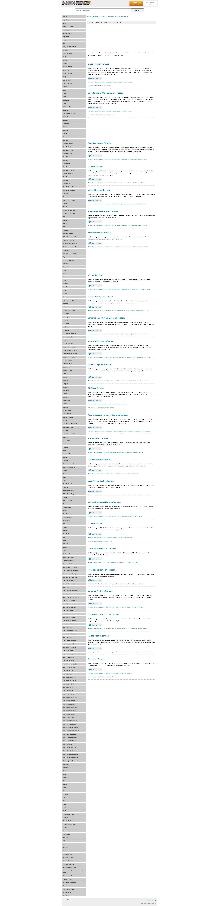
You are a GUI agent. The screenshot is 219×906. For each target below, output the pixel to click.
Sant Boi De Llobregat (69, 580)
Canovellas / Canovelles (69, 113)
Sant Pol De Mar (67, 674)
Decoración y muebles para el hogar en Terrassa (117, 159)
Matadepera (66, 400)
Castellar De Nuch (68, 143)
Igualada (65, 303)
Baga (64, 56)
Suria (64, 787)
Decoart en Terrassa (96, 659)
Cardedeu (65, 127)
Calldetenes (66, 100)
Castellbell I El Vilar (68, 150)
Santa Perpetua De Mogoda (71, 761)
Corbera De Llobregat (69, 210)
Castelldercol (66, 167)
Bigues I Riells (67, 80)
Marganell (65, 384)
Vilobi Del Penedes (68, 896)
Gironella (65, 283)
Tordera (65, 811)
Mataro (65, 404)
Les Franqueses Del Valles (70, 353)
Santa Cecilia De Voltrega (70, 721)
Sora (64, 781)
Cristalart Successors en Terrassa (102, 548)
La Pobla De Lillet (68, 337)
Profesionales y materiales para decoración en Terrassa (119, 82)
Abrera (65, 16)
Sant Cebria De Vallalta (69, 584)
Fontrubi (65, 267)
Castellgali (66, 177)
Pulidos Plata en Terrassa (98, 636)
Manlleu (65, 377)
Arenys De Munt (67, 33)
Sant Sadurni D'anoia (69, 690)
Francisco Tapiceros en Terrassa (101, 570)
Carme (65, 133)
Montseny (66, 437)
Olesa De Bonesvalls (68, 464)
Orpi (64, 480)
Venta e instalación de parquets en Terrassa (137, 246)
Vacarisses (66, 831)
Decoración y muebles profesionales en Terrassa (117, 310)
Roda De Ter (66, 534)
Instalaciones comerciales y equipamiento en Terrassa (101, 407)
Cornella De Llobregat (69, 213)
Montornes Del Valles (69, 434)
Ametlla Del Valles (68, 26)
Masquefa (66, 397)
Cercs (64, 197)
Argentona (66, 36)
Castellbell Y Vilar (67, 153)
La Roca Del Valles (68, 343)
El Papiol (65, 230)
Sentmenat (66, 771)
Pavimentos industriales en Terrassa (141, 431)
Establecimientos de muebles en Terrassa (140, 289)
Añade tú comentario (95, 78)
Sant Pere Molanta (68, 670)
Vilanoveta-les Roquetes (69, 867)
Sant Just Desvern (68, 637)
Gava (64, 277)
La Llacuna (66, 327)
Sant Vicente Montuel (69, 714)
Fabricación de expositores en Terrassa (139, 310)
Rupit (64, 540)
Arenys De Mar (67, 30)
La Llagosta (66, 330)
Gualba (65, 293)
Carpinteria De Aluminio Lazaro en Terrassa (106, 318)
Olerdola (65, 460)
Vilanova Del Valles (68, 861)
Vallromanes (66, 841)
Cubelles (65, 217)
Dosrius (65, 220)
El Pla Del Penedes (68, 233)
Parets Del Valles (67, 500)
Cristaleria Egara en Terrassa (100, 459)
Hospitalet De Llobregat (69, 300)
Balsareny (65, 63)
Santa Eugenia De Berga (69, 734)
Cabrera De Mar (67, 83)
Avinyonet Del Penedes (69, 46)
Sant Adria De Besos (68, 564)
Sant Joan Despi (67, 627)
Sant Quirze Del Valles (69, 684)
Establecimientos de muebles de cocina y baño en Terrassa (102, 114)
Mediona (65, 407)
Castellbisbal (66, 157)
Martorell (65, 387)
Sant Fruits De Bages (69, 617)
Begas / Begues (67, 73)
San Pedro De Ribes (68, 557)
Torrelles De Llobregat (69, 824)
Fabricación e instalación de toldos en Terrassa (138, 380)
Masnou (65, 394)
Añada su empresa (150, 3)
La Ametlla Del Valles (69, 310)
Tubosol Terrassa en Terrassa (100, 296)
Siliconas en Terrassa (138, 607)
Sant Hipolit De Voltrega (69, 620)
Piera (64, 504)
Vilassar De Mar (67, 879)
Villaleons (65, 886)
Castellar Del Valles (68, 147)
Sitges (64, 777)
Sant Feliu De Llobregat (69, 607)
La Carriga (66, 313)
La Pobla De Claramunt (69, 333)
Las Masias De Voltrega (69, 347)
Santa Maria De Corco (69, 751)
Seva (64, 774)
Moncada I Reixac (68, 417)
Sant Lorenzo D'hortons (69, 640)
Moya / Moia (66, 440)
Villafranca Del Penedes (69, 882)
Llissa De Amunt (67, 363)
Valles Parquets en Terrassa (99, 232)
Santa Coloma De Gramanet (71, 731)
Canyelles (65, 120)
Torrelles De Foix (67, 821)
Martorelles (66, 390)
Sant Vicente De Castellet (70, 697)
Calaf (64, 90)
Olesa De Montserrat (69, 467)
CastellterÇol (66, 183)
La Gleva (65, 320)
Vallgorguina (66, 834)
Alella (64, 23)
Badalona (65, 50)
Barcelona (66, 70)
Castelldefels (66, 163)
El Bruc (65, 223)
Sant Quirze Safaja (68, 687)
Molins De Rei (67, 410)
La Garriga (66, 317)
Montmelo (66, 430)
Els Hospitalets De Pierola (70, 243)
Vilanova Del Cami (68, 857)
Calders (65, 93)
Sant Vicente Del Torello (69, 711)
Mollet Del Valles (67, 414)
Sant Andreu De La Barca (70, 567)
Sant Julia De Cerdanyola (70, 630)
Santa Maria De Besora (69, 747)
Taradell (65, 791)
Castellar (65, 140)
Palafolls (65, 487)
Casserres (65, 137)
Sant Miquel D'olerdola (69, 654)
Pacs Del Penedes (68, 484)
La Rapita (65, 340)
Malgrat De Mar (67, 370)
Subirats (65, 784)
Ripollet (65, 530)
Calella (65, 97)
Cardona (65, 130)
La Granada (66, 323)
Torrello (65, 827)
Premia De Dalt (67, 517)
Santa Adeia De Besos (69, 717)
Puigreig (65, 527)
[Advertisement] (121, 38)
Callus (64, 103)
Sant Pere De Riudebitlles (70, 664)
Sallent (65, 550)
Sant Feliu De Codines (69, 604)
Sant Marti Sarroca (68, 650)
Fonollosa (65, 263)
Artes (64, 40)
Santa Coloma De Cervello (70, 727)
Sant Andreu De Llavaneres (70, 570)
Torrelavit (65, 817)
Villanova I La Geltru (68, 889)
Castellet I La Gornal (68, 170)
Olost (64, 474)
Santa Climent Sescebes (69, 724)
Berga (64, 77)
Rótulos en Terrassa (138, 452)
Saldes (65, 547)
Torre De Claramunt (68, 814)
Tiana (64, 804)
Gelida (64, 280)
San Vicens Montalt (68, 560)
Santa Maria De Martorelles (70, 754)
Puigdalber (66, 524)
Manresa (65, 380)
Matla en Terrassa (95, 166)
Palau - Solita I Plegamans (70, 494)
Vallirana (65, 837)
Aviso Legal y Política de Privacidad (148, 903)
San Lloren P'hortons (69, 554)
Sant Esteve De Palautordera (71, 597)
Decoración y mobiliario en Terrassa (96, 82)
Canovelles (66, 117)
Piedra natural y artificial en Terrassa (142, 357)
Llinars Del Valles (67, 360)
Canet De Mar (67, 107)
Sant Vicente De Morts (69, 701)
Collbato (65, 207)
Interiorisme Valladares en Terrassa (103, 211)
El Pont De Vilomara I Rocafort (71, 237)
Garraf (64, 273)
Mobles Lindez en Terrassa (99, 190)
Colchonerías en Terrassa (139, 182)
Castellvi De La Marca (69, 187)
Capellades (66, 123)
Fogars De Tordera (68, 260)
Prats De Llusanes (68, 514)
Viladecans (66, 847)
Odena (65, 457)
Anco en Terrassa (95, 275)
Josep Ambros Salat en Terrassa (101, 481)
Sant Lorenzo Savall (68, 644)
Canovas (65, 110)
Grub (64, 290)
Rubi (64, 537)
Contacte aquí (153, 900)
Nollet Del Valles (67, 454)
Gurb (64, 297)
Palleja (65, 497)
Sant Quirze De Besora (69, 680)
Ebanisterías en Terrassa (136, 516)
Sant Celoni (66, 587)
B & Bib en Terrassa (96, 388)
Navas (64, 450)
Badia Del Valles (67, 53)
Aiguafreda (66, 20)
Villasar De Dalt (67, 892)
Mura (64, 444)
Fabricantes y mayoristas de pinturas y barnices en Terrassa (102, 677)
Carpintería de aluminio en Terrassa (138, 334)
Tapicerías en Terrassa (138, 584)
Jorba (64, 307)
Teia (64, 797)
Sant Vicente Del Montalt (70, 707)
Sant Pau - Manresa (68, 657)
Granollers (66, 287)
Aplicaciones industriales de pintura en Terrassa (99, 85)
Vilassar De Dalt (67, 876)
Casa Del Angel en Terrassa (99, 364)
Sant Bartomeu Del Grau (70, 577)
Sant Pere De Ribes (68, 660)
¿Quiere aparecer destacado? (136, 3)
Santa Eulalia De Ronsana (70, 741)
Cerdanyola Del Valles (69, 200)
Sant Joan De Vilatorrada (70, 624)
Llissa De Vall (66, 367)
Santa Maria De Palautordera (71, 757)
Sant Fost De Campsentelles (71, 614)
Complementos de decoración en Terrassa (116, 246)
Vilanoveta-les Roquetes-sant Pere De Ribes (73, 871)
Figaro (64, 257)
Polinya (65, 510)
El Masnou (66, 227)
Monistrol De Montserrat (70, 424)
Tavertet (65, 794)
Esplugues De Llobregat (69, 253)
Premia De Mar (67, 520)
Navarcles (65, 447)
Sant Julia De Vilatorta (69, 634)
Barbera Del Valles (68, 67)
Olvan (64, 477)
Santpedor (66, 767)
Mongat (65, 420)
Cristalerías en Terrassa (132, 473)
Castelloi (65, 180)
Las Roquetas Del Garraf (70, 350)
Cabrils (65, 87)
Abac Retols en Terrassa (98, 438)
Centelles (65, 193)
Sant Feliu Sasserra (68, 610)
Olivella (65, 470)
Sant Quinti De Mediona (69, 677)
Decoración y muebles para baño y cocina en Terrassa (119, 111)
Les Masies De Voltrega (69, 357)
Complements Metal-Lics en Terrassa (103, 614)
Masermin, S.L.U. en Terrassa (100, 591)
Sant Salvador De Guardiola (70, 694)
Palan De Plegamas (68, 490)
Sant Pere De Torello (69, 667)
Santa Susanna (67, 764)
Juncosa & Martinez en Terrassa (101, 341)
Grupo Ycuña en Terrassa (98, 64)
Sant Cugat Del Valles (69, 594)
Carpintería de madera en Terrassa (138, 159)
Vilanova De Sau (67, 854)
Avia (64, 43)
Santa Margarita (67, 744)
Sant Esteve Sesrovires (69, 600)
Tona (64, 807)
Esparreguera (66, 250)
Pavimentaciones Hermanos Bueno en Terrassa (108, 415)
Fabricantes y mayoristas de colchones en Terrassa (100, 541)
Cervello (65, 203)
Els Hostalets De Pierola (69, 247)
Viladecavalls (66, 851)
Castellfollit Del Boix (68, 173)
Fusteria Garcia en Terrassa (99, 143)
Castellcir (65, 160)
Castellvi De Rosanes (69, 190)
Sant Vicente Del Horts (69, 704)
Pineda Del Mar (67, 507)
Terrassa (65, 801)
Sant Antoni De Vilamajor (70, 574)
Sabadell (65, 544)
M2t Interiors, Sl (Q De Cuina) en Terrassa (105, 93)
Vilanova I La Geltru (68, 864)
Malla (64, 373)
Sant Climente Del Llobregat (71, 590)
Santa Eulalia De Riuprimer (70, 737)
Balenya (65, 60)
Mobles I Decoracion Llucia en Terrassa (104, 502)
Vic (64, 844)
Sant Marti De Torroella (69, 647)
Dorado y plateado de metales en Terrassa (143, 652)
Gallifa (64, 270)
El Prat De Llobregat (68, 240)
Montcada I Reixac (68, 427)
